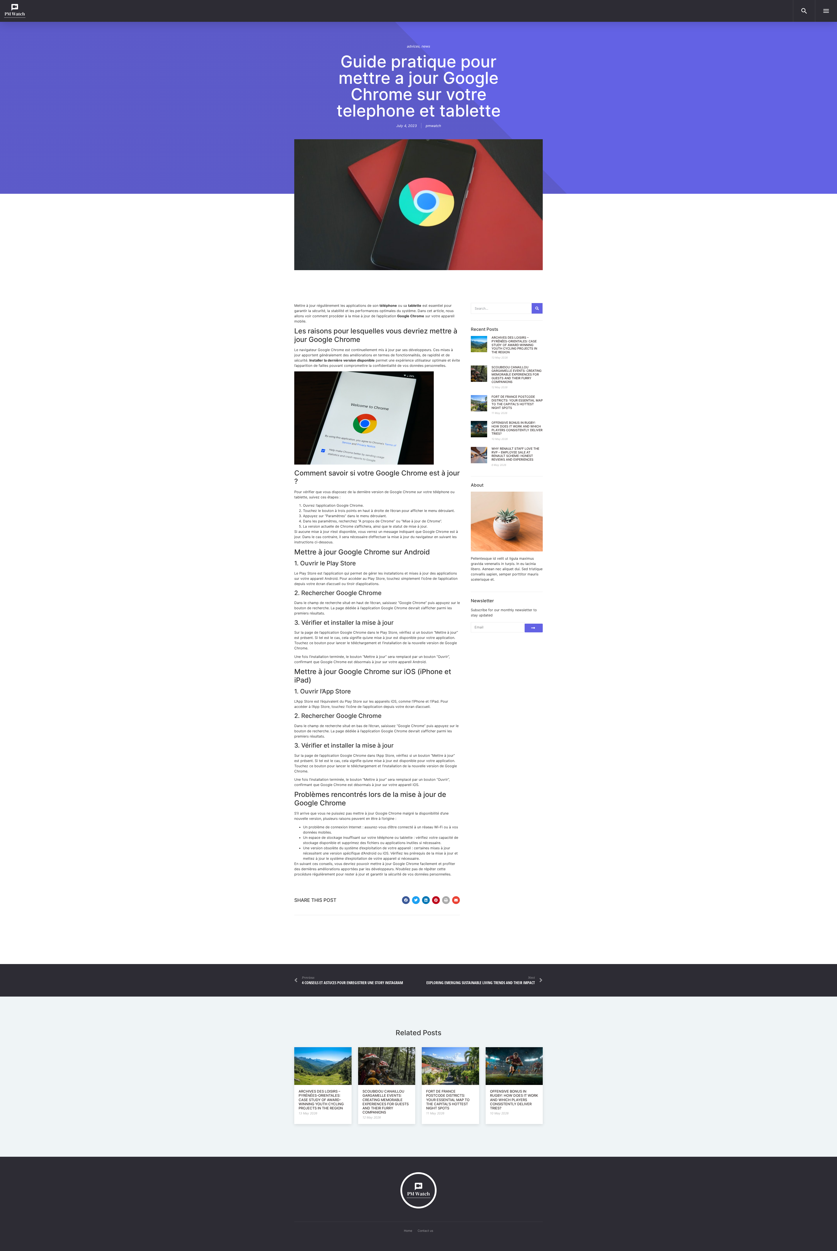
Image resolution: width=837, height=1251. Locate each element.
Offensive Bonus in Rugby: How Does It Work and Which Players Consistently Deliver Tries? (517, 428)
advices (413, 46)
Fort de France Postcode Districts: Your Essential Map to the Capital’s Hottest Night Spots (517, 402)
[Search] (537, 308)
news (426, 46)
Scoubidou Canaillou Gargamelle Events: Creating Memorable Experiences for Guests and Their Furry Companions (516, 374)
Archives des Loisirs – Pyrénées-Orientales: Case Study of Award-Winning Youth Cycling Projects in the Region (514, 345)
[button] (406, 900)
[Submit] (534, 628)
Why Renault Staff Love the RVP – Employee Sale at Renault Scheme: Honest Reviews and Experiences (515, 454)
